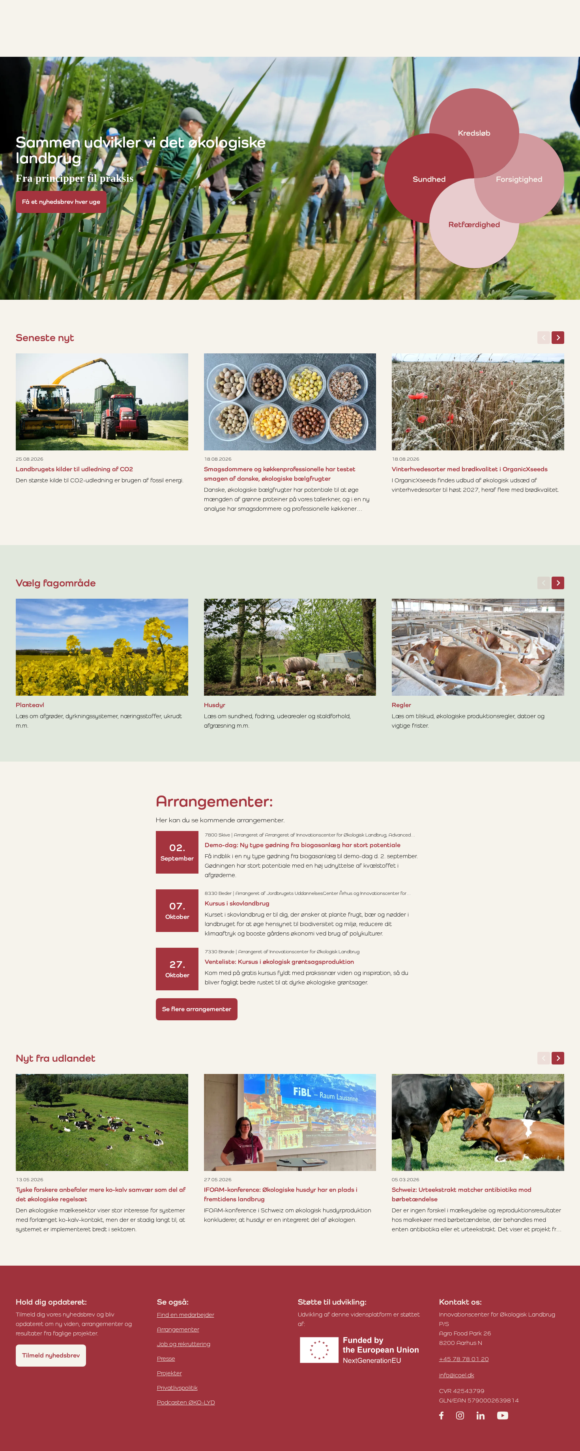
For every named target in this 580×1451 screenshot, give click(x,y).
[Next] (558, 337)
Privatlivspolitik (177, 1387)
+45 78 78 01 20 (464, 1359)
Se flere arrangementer (196, 1009)
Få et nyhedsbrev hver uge (61, 201)
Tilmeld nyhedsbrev (51, 1355)
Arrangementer (178, 1329)
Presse (166, 1358)
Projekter (169, 1373)
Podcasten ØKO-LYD (186, 1402)
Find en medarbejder (185, 1314)
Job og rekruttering (183, 1344)
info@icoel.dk (456, 1375)
